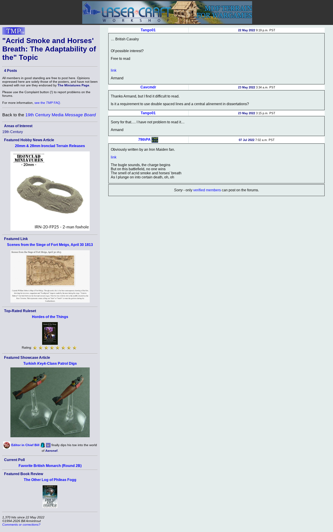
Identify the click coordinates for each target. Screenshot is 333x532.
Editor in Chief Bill (25, 445)
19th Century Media (60, 114)
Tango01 (148, 30)
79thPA (144, 139)
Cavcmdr (148, 87)
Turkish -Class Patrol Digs (50, 363)
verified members (207, 190)
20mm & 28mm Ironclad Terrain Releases (50, 146)
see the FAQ (47, 102)
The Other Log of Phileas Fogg (50, 480)
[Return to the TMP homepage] (13, 32)
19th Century (12, 132)
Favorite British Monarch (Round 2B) (50, 466)
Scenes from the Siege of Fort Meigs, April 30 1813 (50, 245)
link (113, 70)
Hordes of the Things (50, 317)
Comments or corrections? (21, 524)
